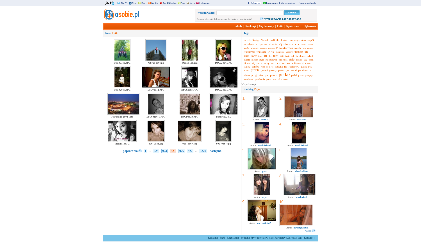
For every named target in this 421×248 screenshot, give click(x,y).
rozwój (269, 66)
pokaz (281, 70)
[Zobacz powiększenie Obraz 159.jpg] (190, 60)
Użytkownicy (266, 26)
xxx (297, 44)
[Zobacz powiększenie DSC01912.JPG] (156, 87)
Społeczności (293, 26)
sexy (266, 63)
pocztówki (291, 70)
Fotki (280, 26)
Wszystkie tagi (248, 84)
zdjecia (273, 44)
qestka (264, 119)
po (311, 70)
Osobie (154, 3)
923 (156, 151)
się (253, 63)
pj (256, 75)
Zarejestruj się (288, 3)
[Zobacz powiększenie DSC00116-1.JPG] (156, 114)
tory (260, 56)
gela (264, 171)
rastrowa (294, 66)
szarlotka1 (301, 197)
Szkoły (238, 26)
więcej (308, 230)
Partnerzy (280, 237)
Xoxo (192, 3)
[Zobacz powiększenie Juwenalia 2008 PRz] (123, 114)
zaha (285, 44)
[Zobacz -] (261, 142)
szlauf (310, 56)
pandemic (248, 79)
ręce (263, 66)
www (303, 44)
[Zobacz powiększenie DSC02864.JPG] (223, 60)
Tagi (299, 237)
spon (311, 59)
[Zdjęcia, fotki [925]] (121, 19)
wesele (263, 48)
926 (181, 151)
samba (255, 66)
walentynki (249, 51)
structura (283, 59)
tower (254, 55)
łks (278, 40)
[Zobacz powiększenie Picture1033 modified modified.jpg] (122, 141)
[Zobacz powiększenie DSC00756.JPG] (122, 60)
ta (297, 56)
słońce (302, 56)
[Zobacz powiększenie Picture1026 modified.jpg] (223, 114)
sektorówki (297, 63)
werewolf (273, 48)
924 (164, 151)
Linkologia (204, 3)
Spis (183, 3)
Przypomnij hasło (307, 3)
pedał (284, 74)
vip (273, 51)
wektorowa (286, 48)
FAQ (222, 237)
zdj (280, 44)
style (261, 59)
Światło (265, 40)
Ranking (252, 89)
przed (246, 70)
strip (291, 59)
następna (215, 151)
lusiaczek (301, 119)
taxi (282, 55)
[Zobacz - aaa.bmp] (262, 168)
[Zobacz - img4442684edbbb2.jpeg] (299, 168)
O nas (269, 237)
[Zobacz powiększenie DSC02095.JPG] (189, 87)
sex (279, 63)
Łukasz (285, 40)
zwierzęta (295, 40)
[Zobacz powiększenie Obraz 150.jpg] (155, 60)
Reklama (213, 237)
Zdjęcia (291, 237)
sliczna (247, 63)
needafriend (264, 145)
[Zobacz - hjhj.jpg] (261, 194)
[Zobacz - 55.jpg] (296, 225)
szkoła (247, 59)
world (311, 44)
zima (303, 40)
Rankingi (250, 26)
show (259, 63)
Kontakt (308, 237)
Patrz (144, 3)
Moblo (173, 3)
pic (267, 75)
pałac (300, 75)
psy (310, 66)
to (265, 56)
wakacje (261, 51)
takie (287, 56)
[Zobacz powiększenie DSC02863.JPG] (223, 87)
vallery (289, 51)
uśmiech (298, 51)
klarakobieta (301, 171)
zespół (310, 40)
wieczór (255, 48)
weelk (297, 48)
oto (275, 79)
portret (264, 70)
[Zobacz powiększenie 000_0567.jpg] (190, 141)
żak (249, 40)
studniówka (271, 59)
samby (247, 66)
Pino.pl (109, 3)
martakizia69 (264, 223)
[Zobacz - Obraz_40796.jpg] (261, 220)
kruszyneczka (301, 227)
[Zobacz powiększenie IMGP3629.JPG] (189, 114)
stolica (299, 59)
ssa (305, 59)
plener (247, 75)
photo (273, 75)
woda (246, 48)
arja (264, 197)
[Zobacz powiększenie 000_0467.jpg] (223, 141)
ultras (246, 55)
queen (304, 66)
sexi (273, 63)
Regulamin (233, 237)
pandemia (260, 79)
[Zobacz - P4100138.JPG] (298, 117)
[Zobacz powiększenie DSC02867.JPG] (122, 87)
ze (245, 44)
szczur (255, 59)
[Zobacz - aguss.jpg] (261, 117)
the (270, 56)
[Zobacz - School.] (300, 194)
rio (285, 66)
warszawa (308, 48)
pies (261, 75)
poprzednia (130, 151)
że (245, 40)
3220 (203, 151)
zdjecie (261, 44)
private (255, 70)
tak (292, 56)
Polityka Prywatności (252, 237)
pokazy (273, 70)
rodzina (279, 66)
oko (280, 79)
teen (275, 55)
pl (252, 75)
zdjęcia (250, 44)
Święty (256, 40)
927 (190, 151)
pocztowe (303, 70)
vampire (280, 51)
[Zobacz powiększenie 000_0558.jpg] (156, 141)
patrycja (309, 75)
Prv (164, 3)
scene (307, 63)
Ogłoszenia (310, 26)
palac (269, 79)
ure (306, 51)
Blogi (134, 3)
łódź (273, 40)
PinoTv (124, 3)
